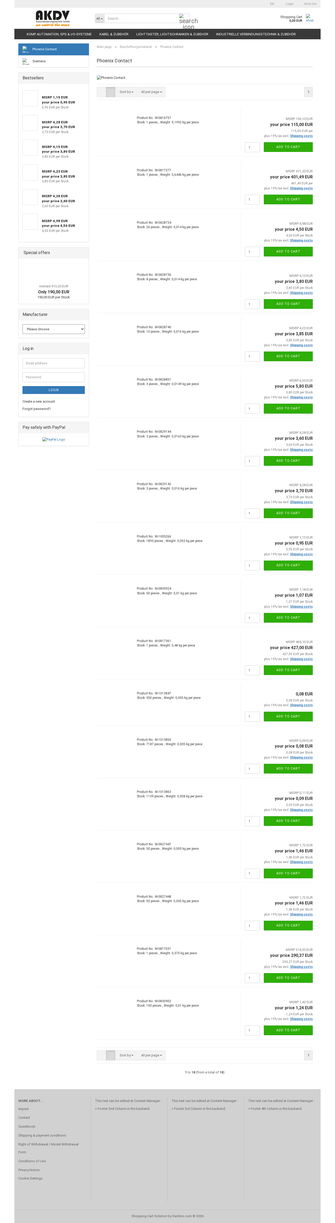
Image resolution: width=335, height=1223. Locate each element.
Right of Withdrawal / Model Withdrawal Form (48, 1148)
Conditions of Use (32, 1161)
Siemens (39, 61)
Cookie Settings (30, 1178)
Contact (24, 1118)
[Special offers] (83, 253)
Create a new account (39, 401)
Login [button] (289, 4)
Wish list (310, 4)
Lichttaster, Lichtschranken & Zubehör (172, 34)
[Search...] (184, 18)
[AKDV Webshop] (52, 18)
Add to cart (288, 147)
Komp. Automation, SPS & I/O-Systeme (59, 34)
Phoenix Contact (44, 49)
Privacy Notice (29, 1170)
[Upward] (320, 1215)
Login (54, 390)
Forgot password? (37, 409)
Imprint (23, 1109)
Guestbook (26, 1126)
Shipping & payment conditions (42, 1135)
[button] (270, 4)
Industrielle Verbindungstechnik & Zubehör (256, 34)
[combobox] (126, 92)
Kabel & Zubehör (114, 34)
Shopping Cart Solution (149, 1216)
